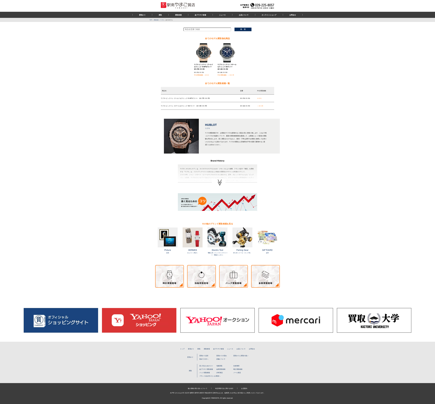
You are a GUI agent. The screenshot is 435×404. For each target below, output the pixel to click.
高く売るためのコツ (206, 366)
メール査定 (237, 372)
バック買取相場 (204, 372)
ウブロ (162, 20)
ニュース (222, 15)
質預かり (142, 15)
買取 (160, 15)
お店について (244, 15)
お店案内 (244, 388)
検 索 (243, 29)
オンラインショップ (269, 15)
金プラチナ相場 (200, 15)
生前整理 (236, 366)
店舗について (220, 359)
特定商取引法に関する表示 (224, 388)
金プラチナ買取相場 (206, 369)
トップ (182, 349)
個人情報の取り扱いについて (197, 388)
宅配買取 (219, 366)
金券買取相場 (220, 369)
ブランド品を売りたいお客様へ (209, 376)
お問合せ (292, 15)
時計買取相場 (237, 369)
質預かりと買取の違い (240, 355)
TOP (151, 20)
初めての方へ (203, 359)
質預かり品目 (203, 355)
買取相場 (178, 15)
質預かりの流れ (221, 355)
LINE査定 (219, 372)
